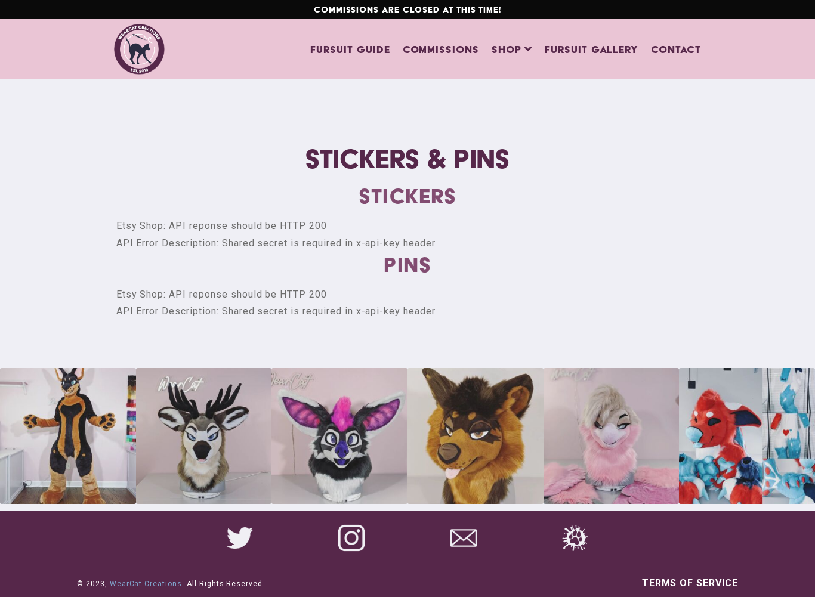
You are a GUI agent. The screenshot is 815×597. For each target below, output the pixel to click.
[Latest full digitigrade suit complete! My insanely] (68, 436)
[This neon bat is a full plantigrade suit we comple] (339, 436)
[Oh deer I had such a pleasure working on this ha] (204, 436)
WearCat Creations (146, 584)
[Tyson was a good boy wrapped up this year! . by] (475, 436)
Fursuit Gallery (591, 49)
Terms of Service (690, 583)
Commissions (441, 49)
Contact (676, 49)
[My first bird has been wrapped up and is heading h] (612, 436)
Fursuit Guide (350, 49)
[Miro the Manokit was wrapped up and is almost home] (747, 436)
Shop (506, 49)
